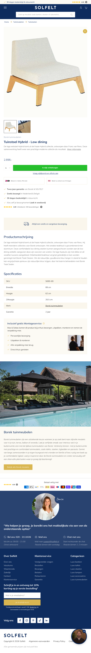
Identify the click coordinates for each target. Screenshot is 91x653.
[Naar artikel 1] (10, 126)
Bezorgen (39, 569)
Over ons (8, 562)
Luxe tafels (75, 565)
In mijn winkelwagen (50, 168)
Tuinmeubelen (18, 22)
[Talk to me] (79, 636)
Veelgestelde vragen (44, 562)
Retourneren (40, 576)
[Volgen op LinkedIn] (46, 620)
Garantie (39, 579)
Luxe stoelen (76, 569)
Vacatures (8, 565)
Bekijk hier (33, 607)
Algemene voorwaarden (39, 641)
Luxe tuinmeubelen (79, 579)
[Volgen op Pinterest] (33, 620)
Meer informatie (74, 149)
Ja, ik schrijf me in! (22, 602)
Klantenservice (10, 579)
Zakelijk (7, 572)
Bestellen (39, 565)
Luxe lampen (76, 572)
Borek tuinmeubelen (12, 137)
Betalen (38, 572)
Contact (7, 576)
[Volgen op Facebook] (20, 620)
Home (6, 22)
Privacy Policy (59, 641)
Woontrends (9, 569)
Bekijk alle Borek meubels (18, 467)
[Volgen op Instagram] (26, 620)
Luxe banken (76, 562)
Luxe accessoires (78, 576)
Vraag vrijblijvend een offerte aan (45, 173)
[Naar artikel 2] (24, 126)
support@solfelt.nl (51, 541)
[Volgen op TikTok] (40, 620)
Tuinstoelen (32, 22)
